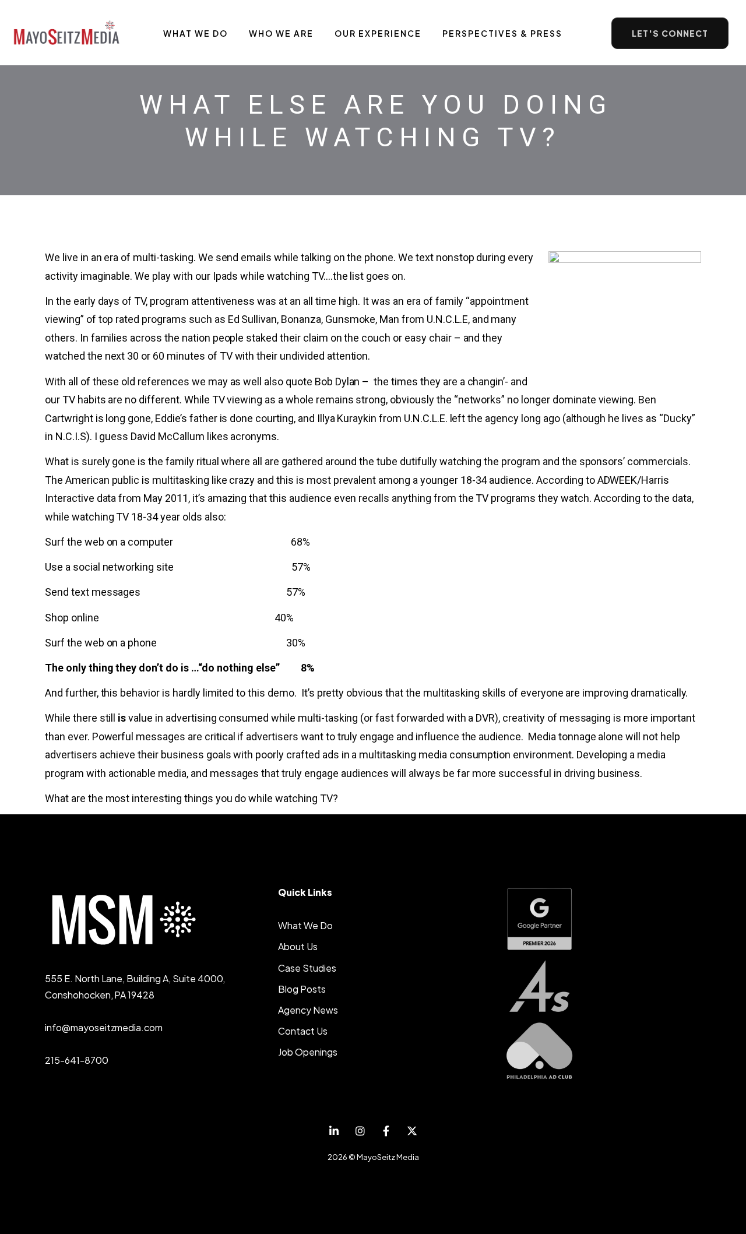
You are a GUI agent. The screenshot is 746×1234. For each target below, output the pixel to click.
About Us (298, 946)
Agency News (308, 1010)
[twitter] (412, 1131)
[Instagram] (360, 1131)
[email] (386, 1131)
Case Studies (307, 968)
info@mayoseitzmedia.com (104, 1027)
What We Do (305, 925)
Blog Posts (302, 989)
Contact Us (303, 1031)
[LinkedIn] (334, 1131)
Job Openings (307, 1052)
